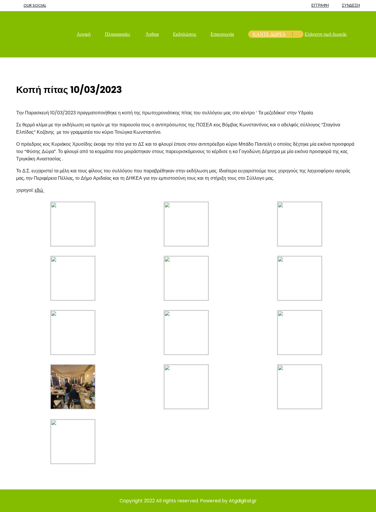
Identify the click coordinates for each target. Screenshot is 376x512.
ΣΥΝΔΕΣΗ (351, 5)
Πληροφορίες (117, 34)
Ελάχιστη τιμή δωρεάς (326, 34)
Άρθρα (152, 34)
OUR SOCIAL (35, 5)
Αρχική (83, 34)
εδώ (39, 190)
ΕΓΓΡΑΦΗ (320, 5)
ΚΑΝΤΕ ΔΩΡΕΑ (269, 34)
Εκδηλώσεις (184, 34)
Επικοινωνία (222, 34)
